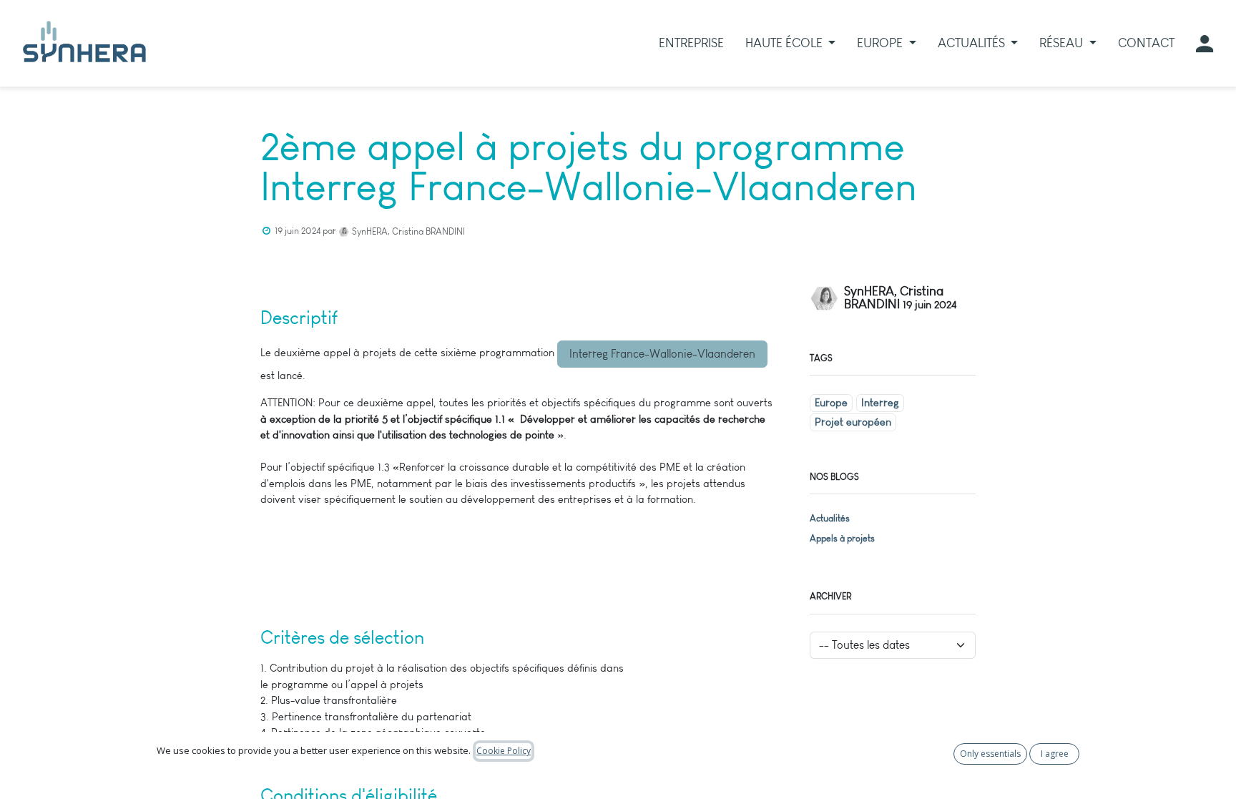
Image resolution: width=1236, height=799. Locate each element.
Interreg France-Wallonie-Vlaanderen (662, 354)
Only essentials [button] (990, 753)
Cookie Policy (503, 751)
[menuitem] (691, 43)
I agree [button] (1055, 753)
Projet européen (853, 422)
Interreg (880, 402)
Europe (831, 402)
